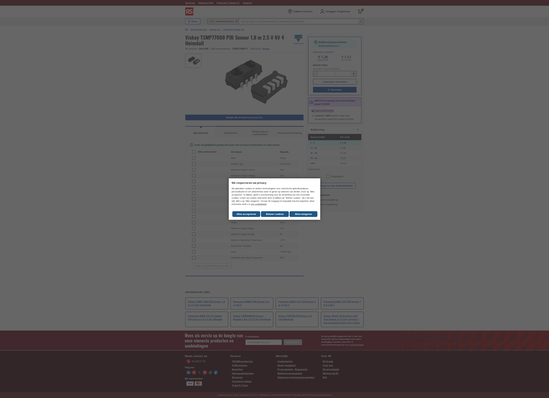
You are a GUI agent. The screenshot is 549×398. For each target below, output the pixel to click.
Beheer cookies (275, 214)
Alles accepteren (246, 214)
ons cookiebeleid (258, 204)
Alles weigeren (303, 214)
